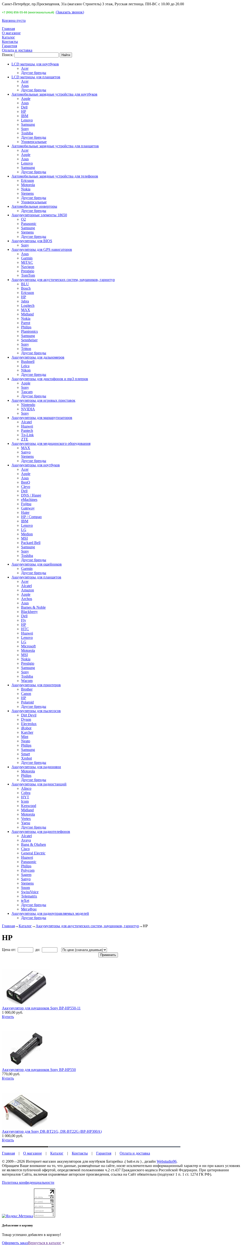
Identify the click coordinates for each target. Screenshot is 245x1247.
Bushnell (27, 362)
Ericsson (27, 180)
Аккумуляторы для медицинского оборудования (50, 443)
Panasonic (28, 224)
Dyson (26, 719)
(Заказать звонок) (70, 12)
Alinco (26, 788)
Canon (26, 694)
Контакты (10, 42)
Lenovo (27, 120)
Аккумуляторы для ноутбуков (35, 465)
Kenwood (28, 806)
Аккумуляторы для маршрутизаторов (41, 418)
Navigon (27, 267)
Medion (27, 534)
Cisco (25, 849)
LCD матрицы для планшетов (35, 77)
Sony (25, 129)
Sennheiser (29, 340)
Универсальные (34, 142)
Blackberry (29, 612)
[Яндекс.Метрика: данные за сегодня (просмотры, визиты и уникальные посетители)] (17, 1216)
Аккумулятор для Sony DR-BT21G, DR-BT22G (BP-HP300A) (52, 1131)
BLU (25, 284)
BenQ (25, 482)
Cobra (25, 793)
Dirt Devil (28, 715)
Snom (25, 888)
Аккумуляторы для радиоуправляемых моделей (50, 913)
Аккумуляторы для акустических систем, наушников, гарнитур (63, 280)
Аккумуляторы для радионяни (36, 767)
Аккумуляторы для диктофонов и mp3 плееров (49, 379)
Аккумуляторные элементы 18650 (39, 215)
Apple (25, 99)
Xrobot (26, 758)
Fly (23, 620)
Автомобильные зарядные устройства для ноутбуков (54, 94)
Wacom (27, 681)
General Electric (33, 853)
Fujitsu (26, 504)
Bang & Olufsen (33, 844)
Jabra (25, 301)
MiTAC (27, 262)
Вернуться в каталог (44, 1243)
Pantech (27, 431)
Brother (27, 689)
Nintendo (28, 405)
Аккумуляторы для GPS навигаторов (41, 249)
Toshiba (27, 133)
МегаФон (29, 909)
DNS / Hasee (31, 495)
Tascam (27, 392)
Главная (8, 29)
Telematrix (29, 896)
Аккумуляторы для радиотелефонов (40, 831)
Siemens (27, 193)
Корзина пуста (14, 20)
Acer (24, 68)
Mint (24, 737)
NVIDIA (28, 409)
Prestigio (27, 271)
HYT (25, 797)
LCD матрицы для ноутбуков (35, 64)
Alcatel (26, 422)
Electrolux (29, 724)
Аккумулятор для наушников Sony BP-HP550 (39, 1070)
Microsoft (28, 646)
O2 (23, 219)
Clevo (25, 487)
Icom (25, 801)
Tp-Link (27, 435)
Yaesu (25, 823)
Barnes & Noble (33, 607)
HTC (25, 629)
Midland (27, 314)
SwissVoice (30, 892)
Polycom (27, 870)
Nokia (25, 189)
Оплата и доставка (17, 50)
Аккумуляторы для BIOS (31, 241)
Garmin (27, 258)
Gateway (28, 508)
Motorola (28, 185)
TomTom (28, 275)
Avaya (26, 840)
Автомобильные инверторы (34, 206)
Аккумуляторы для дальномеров (37, 357)
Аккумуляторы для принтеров (36, 685)
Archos (26, 599)
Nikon (26, 370)
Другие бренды (33, 73)
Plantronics (29, 331)
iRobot (26, 728)
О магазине (11, 33)
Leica (25, 366)
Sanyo (26, 452)
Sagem (26, 875)
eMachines (29, 500)
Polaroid (27, 702)
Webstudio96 (167, 1161)
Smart (25, 754)
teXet (25, 900)
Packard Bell (30, 543)
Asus (25, 86)
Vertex (26, 819)
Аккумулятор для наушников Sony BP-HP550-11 (41, 1008)
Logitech (27, 305)
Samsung (28, 124)
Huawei (27, 426)
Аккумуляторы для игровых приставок (43, 400)
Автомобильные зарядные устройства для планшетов (55, 146)
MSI (24, 538)
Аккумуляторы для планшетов (36, 577)
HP (23, 111)
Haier (25, 512)
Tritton (26, 349)
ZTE (24, 439)
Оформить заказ (15, 1243)
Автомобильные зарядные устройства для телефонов (54, 176)
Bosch (26, 288)
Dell (24, 107)
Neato (25, 741)
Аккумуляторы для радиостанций (39, 784)
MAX (25, 310)
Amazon (27, 590)
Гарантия (9, 46)
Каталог (8, 37)
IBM (24, 116)
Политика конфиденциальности (28, 1182)
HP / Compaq (31, 517)
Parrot (25, 323)
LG (23, 530)
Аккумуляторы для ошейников (36, 564)
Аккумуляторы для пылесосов (36, 711)
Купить (8, 1017)
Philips (26, 327)
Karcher (27, 732)
